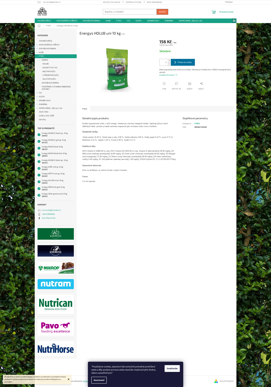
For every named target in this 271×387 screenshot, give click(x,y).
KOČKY (42, 96)
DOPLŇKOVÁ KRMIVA (47, 48)
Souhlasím (172, 368)
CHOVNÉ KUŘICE (45, 41)
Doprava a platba (133, 2)
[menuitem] (44, 20)
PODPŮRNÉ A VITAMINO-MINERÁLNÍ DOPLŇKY (56, 88)
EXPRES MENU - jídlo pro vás (50, 108)
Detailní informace (167, 75)
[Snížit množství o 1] (169, 64)
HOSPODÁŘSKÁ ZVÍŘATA (49, 44)
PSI (40, 92)
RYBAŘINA (43, 104)
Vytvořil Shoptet (227, 381)
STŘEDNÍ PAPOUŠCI (51, 75)
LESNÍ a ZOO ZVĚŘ (46, 115)
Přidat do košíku (185, 62)
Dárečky (42, 119)
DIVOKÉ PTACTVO (50, 67)
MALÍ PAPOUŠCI (49, 71)
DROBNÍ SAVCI (45, 100)
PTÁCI (41, 56)
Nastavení (99, 380)
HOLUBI (46, 63)
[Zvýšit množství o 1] (169, 60)
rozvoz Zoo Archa (111, 2)
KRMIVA (45, 60)
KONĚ (41, 52)
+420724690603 (48, 214)
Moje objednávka (154, 2)
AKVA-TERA (43, 112)
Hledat (162, 12)
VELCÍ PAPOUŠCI (49, 79)
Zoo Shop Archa (48, 218)
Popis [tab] (84, 108)
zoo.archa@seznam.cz (51, 210)
